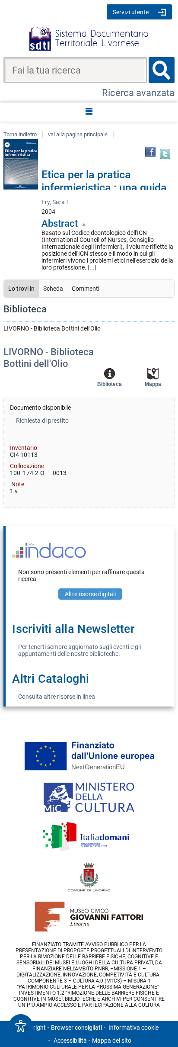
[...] (92, 267)
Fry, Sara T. (56, 202)
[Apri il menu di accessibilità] (21, 1026)
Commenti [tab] (85, 288)
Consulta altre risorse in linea (56, 696)
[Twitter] (165, 154)
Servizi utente (131, 12)
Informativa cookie (133, 1027)
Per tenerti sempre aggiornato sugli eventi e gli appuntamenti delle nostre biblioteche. (79, 650)
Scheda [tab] (53, 288)
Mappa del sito (111, 1040)
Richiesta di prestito (42, 420)
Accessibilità (70, 1040)
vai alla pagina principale (78, 134)
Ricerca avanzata (138, 92)
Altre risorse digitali (90, 594)
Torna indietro (20, 134)
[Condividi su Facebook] (150, 152)
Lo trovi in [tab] (21, 288)
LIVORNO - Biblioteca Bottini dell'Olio (48, 358)
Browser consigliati (76, 1027)
